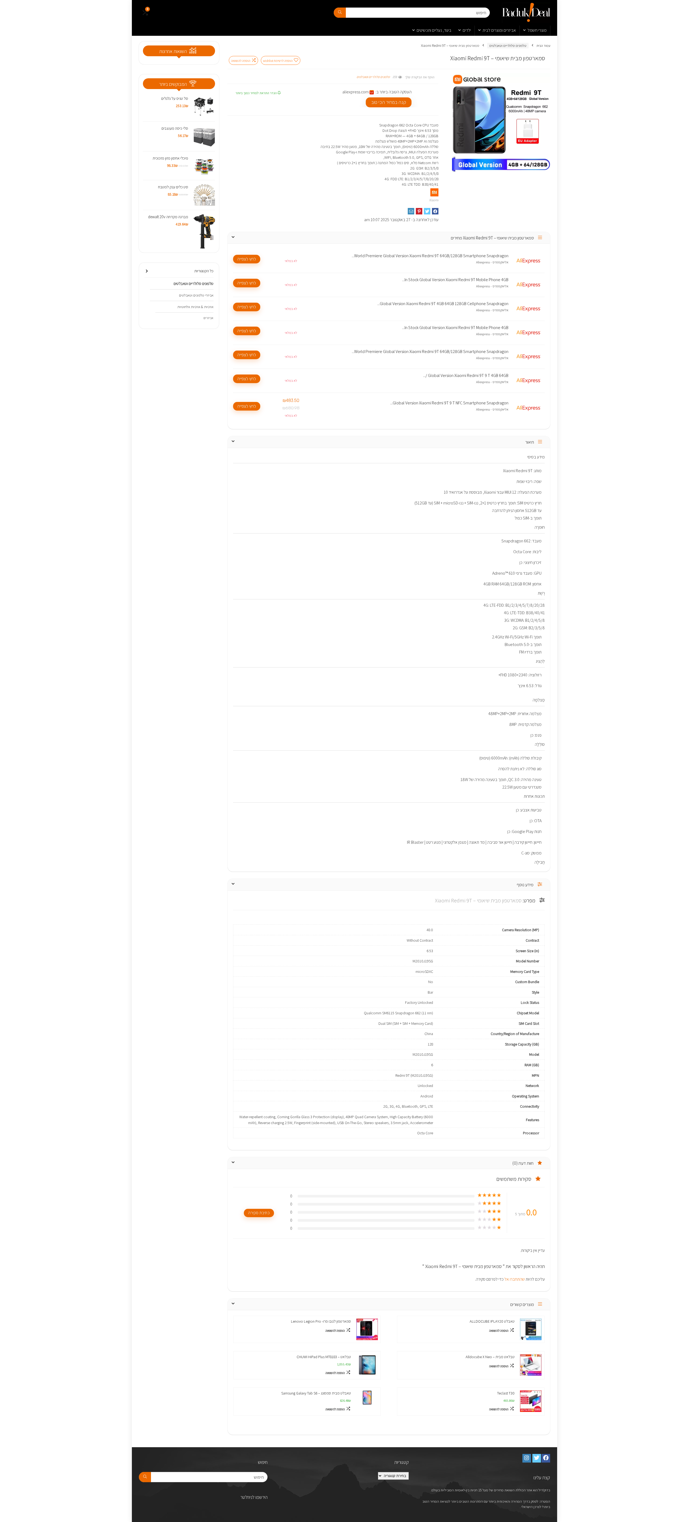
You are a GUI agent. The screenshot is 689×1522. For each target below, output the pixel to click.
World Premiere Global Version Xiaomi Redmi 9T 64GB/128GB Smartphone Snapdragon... (430, 256)
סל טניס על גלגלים (174, 98)
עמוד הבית (543, 45)
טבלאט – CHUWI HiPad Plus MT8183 (324, 1356)
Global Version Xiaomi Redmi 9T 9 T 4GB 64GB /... (465, 375)
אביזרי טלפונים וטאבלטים (196, 295)
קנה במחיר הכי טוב (388, 102)
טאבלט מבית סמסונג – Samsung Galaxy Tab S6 (316, 1393)
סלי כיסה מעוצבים (174, 128)
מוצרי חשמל (537, 30)
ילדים (467, 30)
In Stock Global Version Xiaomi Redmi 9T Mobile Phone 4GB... (455, 279)
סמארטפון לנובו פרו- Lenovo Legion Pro (321, 1321)
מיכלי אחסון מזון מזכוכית (170, 158)
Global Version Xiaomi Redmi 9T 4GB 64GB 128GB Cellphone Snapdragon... (442, 303)
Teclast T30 (506, 1393)
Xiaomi (433, 200)
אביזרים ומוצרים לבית (499, 30)
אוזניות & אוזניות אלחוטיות (195, 306)
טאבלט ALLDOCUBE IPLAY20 (492, 1321)
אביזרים (208, 318)
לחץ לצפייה (246, 259)
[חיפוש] (340, 13)
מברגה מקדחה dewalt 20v (168, 216)
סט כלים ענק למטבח (173, 186)
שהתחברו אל (514, 1279)
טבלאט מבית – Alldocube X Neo (490, 1356)
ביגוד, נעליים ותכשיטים (434, 30)
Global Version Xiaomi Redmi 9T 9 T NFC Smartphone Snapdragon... (449, 403)
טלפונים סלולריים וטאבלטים (507, 45)
